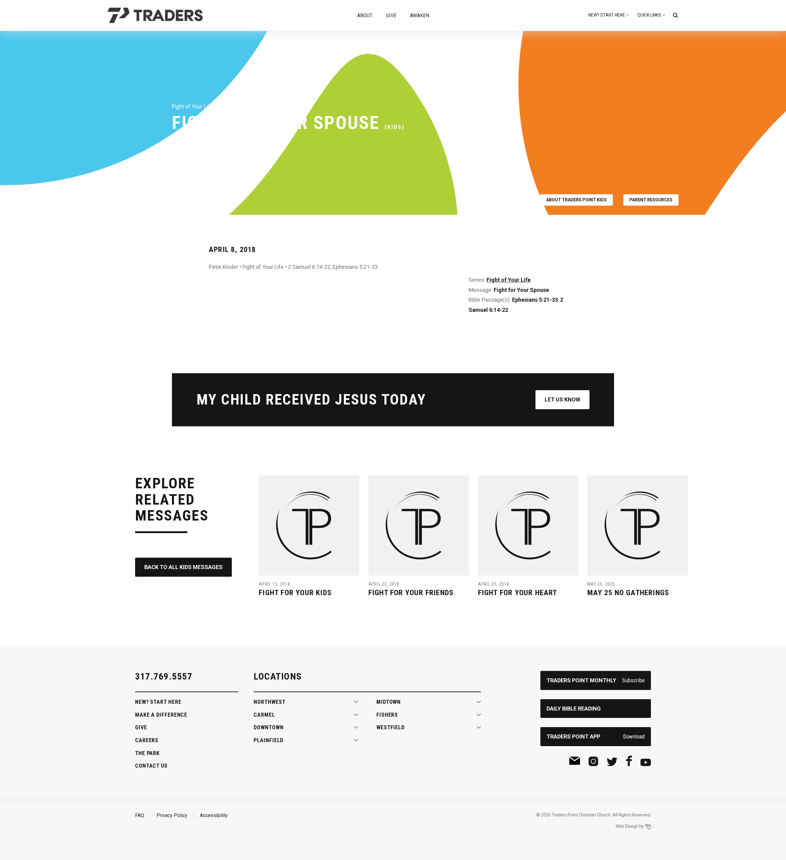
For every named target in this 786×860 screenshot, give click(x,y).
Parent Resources (650, 199)
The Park (147, 753)
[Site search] (675, 15)
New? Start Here (606, 15)
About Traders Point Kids (576, 199)
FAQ (139, 815)
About (364, 15)
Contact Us (151, 765)
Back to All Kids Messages (183, 567)
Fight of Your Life (509, 280)
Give (391, 15)
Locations (278, 676)
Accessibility (214, 815)
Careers (146, 740)
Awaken (419, 15)
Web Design (627, 826)
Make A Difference (161, 714)
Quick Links (649, 15)
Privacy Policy (172, 815)
